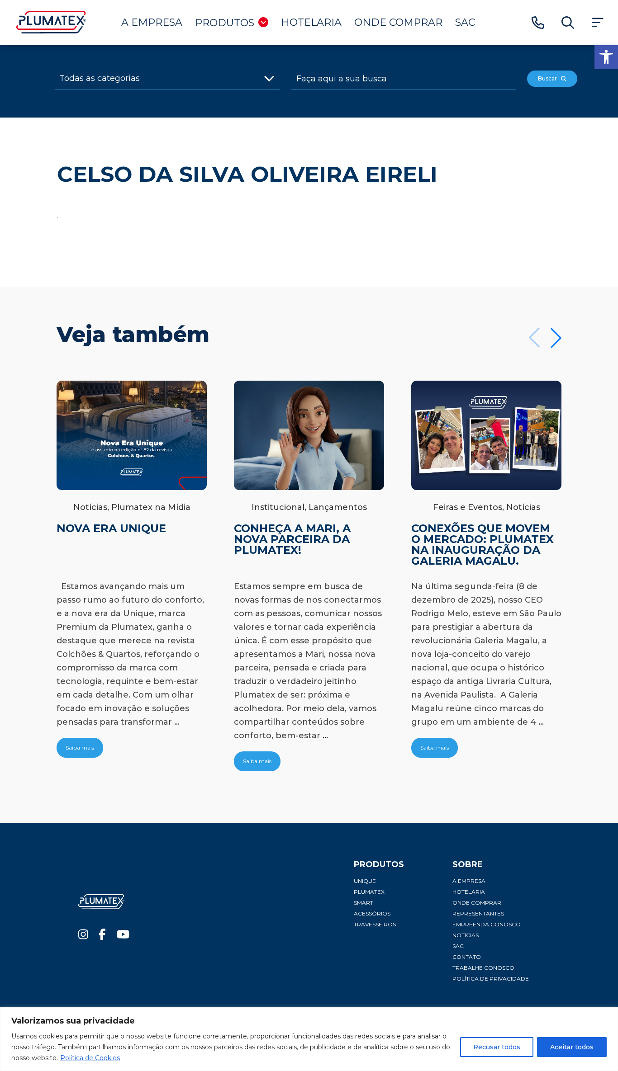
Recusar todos (496, 1047)
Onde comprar (398, 22)
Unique (365, 881)
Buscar (549, 78)
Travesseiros (375, 924)
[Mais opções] (598, 22)
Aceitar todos (572, 1047)
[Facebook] (102, 936)
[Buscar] (568, 22)
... (177, 722)
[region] (309, 1039)
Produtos (224, 23)
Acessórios (372, 913)
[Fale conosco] (538, 22)
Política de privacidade (490, 978)
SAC (465, 22)
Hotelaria (311, 22)
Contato (466, 956)
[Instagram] (83, 936)
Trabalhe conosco (483, 967)
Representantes (478, 913)
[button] (606, 57)
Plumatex (369, 891)
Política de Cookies (90, 1058)
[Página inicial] (51, 31)
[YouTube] (123, 936)
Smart (363, 902)
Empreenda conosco (486, 924)
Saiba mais (80, 747)
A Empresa (151, 22)
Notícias (465, 935)
